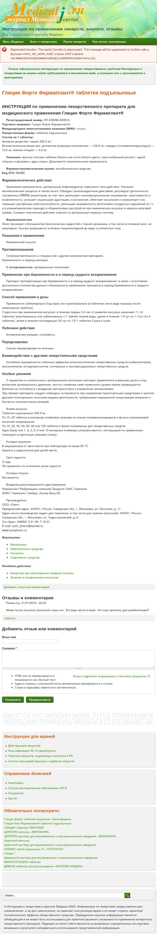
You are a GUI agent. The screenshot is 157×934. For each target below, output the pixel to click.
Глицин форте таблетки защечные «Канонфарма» (38, 819)
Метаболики (18, 544)
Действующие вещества (24, 745)
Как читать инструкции (109, 41)
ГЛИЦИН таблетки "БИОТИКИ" (24, 827)
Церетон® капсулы (16, 840)
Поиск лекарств (74, 41)
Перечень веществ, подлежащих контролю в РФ (40, 756)
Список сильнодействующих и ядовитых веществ (41, 761)
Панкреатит (16, 793)
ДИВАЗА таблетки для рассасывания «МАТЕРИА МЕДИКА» (43, 866)
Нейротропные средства (26, 549)
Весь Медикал (13, 41)
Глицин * (10, 853)
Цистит (12, 798)
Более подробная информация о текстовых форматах (109, 676)
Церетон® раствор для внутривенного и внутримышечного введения (50, 845)
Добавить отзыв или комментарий (26, 587)
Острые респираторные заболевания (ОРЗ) (37, 788)
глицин (81, 128)
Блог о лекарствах (43, 41)
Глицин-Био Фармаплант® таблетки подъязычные (37, 823)
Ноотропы (17, 553)
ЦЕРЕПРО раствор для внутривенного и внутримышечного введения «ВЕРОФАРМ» (60, 836)
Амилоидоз (15, 783)
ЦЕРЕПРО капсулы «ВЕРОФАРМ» (27, 832)
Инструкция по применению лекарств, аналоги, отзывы (62, 29)
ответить (10, 618)
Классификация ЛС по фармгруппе (32, 750)
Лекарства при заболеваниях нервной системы (42, 573)
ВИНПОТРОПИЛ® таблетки (22, 862)
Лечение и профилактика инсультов (34, 577)
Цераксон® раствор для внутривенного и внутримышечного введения (51, 857)
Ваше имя (9, 637)
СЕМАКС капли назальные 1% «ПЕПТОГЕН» (34, 849)
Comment (9, 648)
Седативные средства (25, 557)
